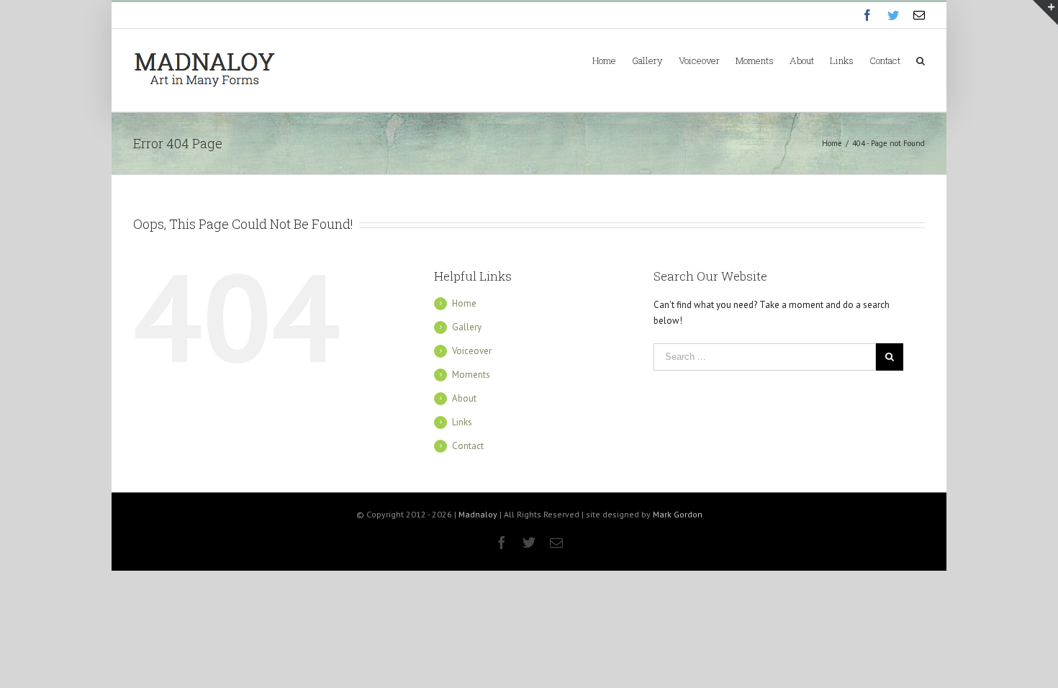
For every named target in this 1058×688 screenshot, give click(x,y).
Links (462, 422)
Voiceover (472, 351)
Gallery (466, 327)
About (464, 398)
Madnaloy (477, 514)
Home (464, 303)
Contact (468, 446)
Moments (471, 374)
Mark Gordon (677, 514)
